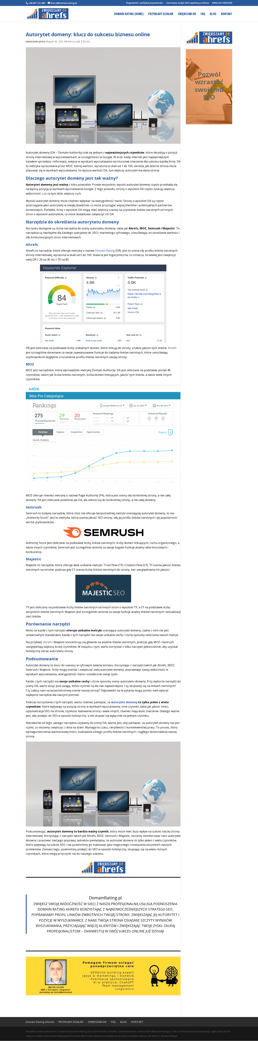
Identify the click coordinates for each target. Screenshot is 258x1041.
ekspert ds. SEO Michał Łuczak (63, 41)
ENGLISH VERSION (222, 3)
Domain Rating (105, 251)
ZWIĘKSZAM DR (187, 14)
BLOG (213, 14)
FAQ (203, 14)
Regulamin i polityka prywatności (144, 3)
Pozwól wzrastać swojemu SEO (209, 85)
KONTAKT (226, 14)
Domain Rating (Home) (129, 14)
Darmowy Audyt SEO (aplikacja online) (187, 3)
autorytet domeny (124, 702)
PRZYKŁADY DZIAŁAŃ (160, 14)
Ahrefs (172, 348)
